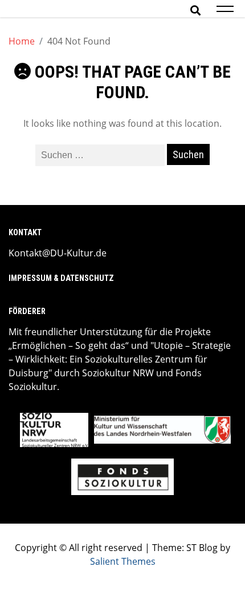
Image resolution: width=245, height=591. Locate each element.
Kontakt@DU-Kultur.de (58, 253)
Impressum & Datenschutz (61, 278)
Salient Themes (123, 561)
